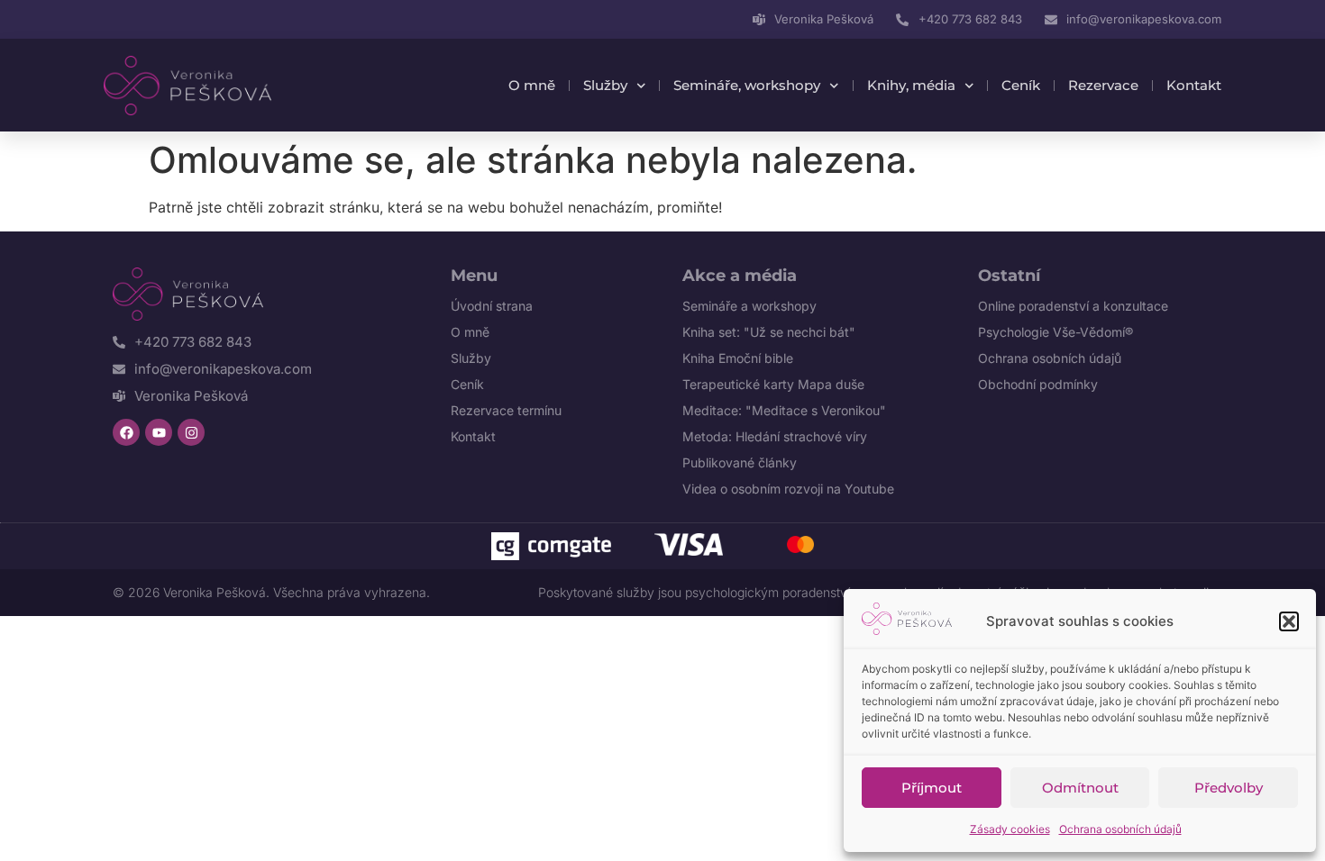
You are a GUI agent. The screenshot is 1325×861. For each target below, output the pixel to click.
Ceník (1020, 85)
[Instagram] (191, 432)
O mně (531, 85)
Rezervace (1103, 85)
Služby (605, 85)
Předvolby (1228, 787)
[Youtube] (158, 432)
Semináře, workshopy (746, 85)
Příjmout (931, 787)
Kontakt (1193, 85)
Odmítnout (1080, 787)
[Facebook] (126, 432)
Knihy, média (911, 85)
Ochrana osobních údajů (1120, 829)
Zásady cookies (1010, 829)
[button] (1289, 621)
